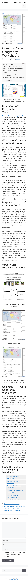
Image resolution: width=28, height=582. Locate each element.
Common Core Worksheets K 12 (13, 508)
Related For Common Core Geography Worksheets (15, 79)
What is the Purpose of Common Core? (12, 71)
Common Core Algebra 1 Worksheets (14, 477)
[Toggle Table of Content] (22, 64)
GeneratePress (15, 579)
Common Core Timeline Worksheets (14, 486)
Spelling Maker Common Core (12, 510)
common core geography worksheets (14, 506)
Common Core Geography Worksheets (14, 66)
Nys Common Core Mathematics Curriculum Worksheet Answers (14, 497)
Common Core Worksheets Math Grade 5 (15, 491)
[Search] (24, 570)
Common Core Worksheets (14, 2)
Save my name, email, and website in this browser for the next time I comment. (14, 554)
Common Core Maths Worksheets (13, 482)
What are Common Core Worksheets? (14, 68)
